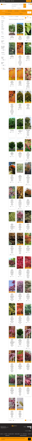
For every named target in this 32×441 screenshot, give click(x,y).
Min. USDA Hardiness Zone (3, 47)
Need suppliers (4, 69)
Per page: (10, 420)
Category (2, 20)
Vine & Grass (2, 24)
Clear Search (14, 6)
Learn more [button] (3, 439)
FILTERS (2, 16)
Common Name (2, 41)
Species (2, 36)
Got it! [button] (29, 439)
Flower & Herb (2, 26)
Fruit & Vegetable (8, 13)
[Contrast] (30, 430)
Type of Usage (2, 58)
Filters (29, 12)
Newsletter (7, 435)
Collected (2, 52)
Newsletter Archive (23, 435)
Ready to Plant (2, 63)
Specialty (21, 13)
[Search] (24, 5)
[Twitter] (30, 428)
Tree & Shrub (2, 22)
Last (30, 17)
